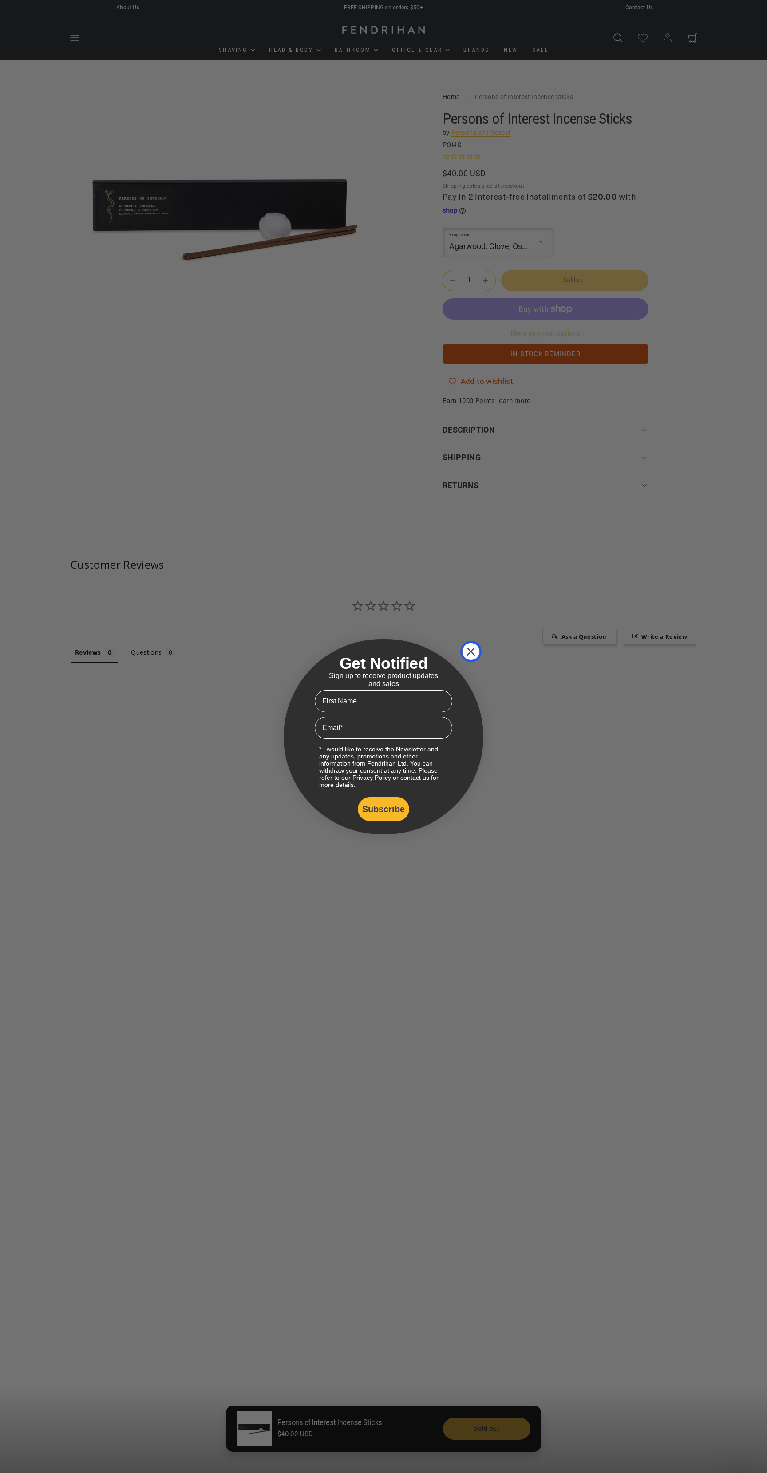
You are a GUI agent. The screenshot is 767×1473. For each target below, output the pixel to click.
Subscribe (383, 809)
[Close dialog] (471, 651)
